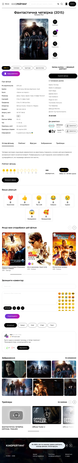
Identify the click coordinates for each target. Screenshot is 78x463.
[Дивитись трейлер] (16, 415)
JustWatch (72, 121)
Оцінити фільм (63, 76)
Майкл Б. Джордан (55, 88)
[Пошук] (61, 4)
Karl (11, 334)
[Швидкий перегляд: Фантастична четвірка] (54, 234)
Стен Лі (19, 99)
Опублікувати (12, 316)
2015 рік (19, 85)
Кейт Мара (52, 91)
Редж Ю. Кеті (53, 100)
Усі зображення (70, 358)
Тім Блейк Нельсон (55, 102)
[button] (14, 369)
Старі (42, 325)
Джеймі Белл (53, 94)
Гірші (52, 325)
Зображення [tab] (46, 143)
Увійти (72, 4)
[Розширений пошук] (58, 4)
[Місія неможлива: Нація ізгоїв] (39, 249)
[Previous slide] (70, 402)
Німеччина (20, 89)
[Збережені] (66, 4)
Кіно (19, 4)
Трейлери (7, 402)
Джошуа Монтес (54, 108)
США (38, 89)
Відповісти (23, 348)
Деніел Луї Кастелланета (57, 111)
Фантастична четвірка (60, 267)
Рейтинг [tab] (21, 143)
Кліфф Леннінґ (39, 96)
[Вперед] (74, 227)
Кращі (22, 325)
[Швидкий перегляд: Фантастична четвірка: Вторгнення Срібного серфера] (4, 234)
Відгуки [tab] (33, 143)
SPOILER (8, 308)
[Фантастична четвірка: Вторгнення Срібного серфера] (13, 249)
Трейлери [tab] (60, 143)
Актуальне (10, 325)
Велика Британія (30, 89)
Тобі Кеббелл (53, 96)
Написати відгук (10, 180)
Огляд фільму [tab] (8, 143)
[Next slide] (74, 402)
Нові (32, 325)
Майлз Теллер (53, 85)
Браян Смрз (30, 96)
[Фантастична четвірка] (64, 249)
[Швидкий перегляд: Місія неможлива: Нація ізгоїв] (29, 234)
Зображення (8, 358)
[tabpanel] (39, 154)
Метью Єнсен (21, 106)
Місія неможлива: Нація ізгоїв (37, 267)
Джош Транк (21, 96)
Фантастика (40, 68)
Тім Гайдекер (53, 105)
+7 (70, 387)
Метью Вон (26, 102)
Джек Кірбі (26, 99)
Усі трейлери (62, 402)
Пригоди (28, 68)
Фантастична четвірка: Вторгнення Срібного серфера (13, 267)
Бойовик (16, 68)
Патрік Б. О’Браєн (32, 106)
